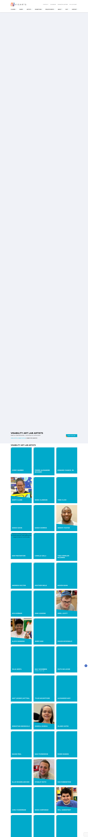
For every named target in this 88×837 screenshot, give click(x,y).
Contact (46, 4)
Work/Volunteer (63, 4)
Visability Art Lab (22, 438)
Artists (15, 438)
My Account (73, 4)
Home (12, 438)
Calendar (53, 4)
